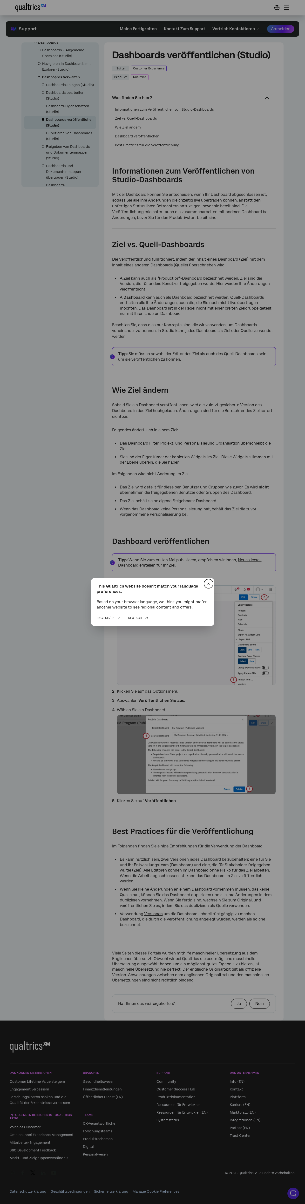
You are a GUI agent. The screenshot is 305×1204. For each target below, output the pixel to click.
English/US (106, 618)
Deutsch (135, 618)
